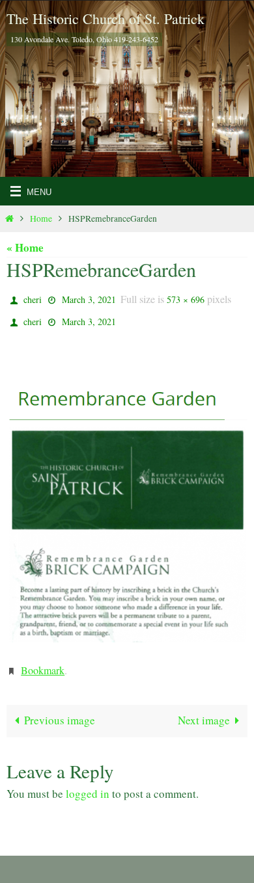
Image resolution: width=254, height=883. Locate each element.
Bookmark (42, 662)
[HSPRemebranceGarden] (127, 496)
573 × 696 (186, 298)
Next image (204, 710)
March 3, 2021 (89, 298)
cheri (32, 298)
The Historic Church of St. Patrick (106, 18)
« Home (25, 247)
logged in (87, 783)
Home (41, 218)
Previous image (59, 710)
